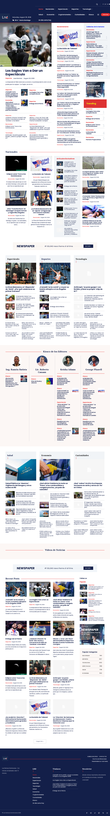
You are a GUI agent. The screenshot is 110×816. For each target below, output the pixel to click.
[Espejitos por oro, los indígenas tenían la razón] (75, 422)
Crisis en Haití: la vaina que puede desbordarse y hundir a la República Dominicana (63, 394)
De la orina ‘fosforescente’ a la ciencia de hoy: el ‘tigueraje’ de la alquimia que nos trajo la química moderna (94, 495)
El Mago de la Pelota (36, 104)
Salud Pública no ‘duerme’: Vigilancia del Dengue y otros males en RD (18, 485)
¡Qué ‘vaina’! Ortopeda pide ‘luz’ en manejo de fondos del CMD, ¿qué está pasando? (29, 521)
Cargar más (39, 741)
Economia (9, 100)
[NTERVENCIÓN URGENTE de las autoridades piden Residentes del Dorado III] (75, 379)
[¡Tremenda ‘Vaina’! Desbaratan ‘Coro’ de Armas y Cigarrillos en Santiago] (93, 187)
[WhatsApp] (107, 813)
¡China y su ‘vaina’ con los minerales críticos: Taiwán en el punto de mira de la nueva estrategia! (97, 336)
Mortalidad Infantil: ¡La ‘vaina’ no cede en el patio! (29, 529)
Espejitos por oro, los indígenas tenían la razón (63, 423)
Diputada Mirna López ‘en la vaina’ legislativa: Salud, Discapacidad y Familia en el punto (26, 511)
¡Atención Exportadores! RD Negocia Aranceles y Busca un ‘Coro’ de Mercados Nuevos (68, 113)
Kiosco (8, 376)
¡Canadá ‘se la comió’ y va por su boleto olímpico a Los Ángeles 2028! (12, 94)
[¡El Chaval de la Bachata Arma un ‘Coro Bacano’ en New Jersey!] (10, 315)
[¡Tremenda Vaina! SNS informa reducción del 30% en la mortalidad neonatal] (10, 503)
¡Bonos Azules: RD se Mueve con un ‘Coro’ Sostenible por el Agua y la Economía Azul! (68, 123)
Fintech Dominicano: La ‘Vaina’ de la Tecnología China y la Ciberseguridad (68, 85)
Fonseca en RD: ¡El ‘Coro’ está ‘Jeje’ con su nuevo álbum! (12, 334)
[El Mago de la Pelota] (48, 103)
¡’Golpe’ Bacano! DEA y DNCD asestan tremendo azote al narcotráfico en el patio (95, 64)
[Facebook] (103, 4)
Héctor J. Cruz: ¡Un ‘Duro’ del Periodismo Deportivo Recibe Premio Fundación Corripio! (39, 119)
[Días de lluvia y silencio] (49, 381)
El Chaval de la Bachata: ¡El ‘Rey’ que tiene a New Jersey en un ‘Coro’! (12, 325)
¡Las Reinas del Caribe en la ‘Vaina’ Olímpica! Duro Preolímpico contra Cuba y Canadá (63, 325)
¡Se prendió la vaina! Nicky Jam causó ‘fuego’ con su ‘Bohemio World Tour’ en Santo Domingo (28, 336)
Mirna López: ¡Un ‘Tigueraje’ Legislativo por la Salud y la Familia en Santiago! (12, 521)
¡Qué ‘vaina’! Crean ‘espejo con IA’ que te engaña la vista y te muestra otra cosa (96, 532)
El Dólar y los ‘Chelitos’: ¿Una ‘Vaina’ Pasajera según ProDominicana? (63, 532)
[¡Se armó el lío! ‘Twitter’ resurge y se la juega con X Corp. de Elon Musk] (78, 315)
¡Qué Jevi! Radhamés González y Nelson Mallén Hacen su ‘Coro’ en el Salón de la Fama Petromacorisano (47, 335)
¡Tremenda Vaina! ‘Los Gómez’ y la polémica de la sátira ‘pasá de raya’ (69, 66)
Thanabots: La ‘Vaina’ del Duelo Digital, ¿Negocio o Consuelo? (81, 522)
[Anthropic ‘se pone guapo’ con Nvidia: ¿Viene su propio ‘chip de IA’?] (60, 222)
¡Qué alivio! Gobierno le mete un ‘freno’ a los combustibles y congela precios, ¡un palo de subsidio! (13, 106)
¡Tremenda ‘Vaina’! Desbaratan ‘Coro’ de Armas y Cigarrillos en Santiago (93, 197)
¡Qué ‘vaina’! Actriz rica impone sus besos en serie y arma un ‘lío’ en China (88, 485)
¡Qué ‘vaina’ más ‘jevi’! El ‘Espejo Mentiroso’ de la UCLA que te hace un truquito (92, 513)
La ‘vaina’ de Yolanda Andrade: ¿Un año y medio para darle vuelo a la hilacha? (68, 94)
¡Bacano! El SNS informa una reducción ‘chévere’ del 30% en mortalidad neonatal (25, 494)
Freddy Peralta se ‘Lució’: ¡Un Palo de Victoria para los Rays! (63, 334)
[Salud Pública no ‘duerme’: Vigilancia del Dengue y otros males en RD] (21, 470)
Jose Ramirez (17, 78)
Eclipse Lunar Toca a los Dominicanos (13, 127)
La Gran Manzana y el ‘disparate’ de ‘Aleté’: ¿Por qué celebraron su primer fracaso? (40, 127)
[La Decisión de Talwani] (69, 37)
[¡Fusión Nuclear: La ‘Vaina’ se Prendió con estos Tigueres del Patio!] (78, 306)
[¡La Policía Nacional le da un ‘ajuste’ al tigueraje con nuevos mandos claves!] (41, 198)
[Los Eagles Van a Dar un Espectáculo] (26, 45)
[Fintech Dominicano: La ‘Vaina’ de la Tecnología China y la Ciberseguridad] (44, 505)
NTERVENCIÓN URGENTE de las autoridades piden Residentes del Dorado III (63, 381)
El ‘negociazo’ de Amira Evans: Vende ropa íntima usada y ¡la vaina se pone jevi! (93, 504)
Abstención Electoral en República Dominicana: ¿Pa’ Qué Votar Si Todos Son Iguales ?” (12, 382)
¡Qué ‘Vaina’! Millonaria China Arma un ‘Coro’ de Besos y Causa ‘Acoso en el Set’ (81, 532)
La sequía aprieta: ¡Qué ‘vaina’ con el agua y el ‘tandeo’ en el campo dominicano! (93, 173)
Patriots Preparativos (93, 140)
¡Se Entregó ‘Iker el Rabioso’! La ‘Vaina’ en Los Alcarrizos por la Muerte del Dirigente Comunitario (94, 35)
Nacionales (9, 124)
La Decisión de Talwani (67, 48)
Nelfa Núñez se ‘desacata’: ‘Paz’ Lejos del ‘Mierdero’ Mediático (94, 45)
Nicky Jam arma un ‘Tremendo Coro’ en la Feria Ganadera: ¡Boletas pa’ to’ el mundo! (29, 325)
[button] (97, 4)
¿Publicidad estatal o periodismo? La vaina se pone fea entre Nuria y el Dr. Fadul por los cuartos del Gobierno (64, 435)
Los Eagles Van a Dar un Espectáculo (24, 72)
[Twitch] (99, 813)
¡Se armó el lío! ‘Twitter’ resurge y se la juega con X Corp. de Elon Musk (93, 315)
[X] (107, 4)
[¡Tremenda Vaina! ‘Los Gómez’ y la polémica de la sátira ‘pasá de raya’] (10, 298)
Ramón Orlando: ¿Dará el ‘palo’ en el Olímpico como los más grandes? (95, 54)
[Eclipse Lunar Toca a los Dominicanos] (16, 163)
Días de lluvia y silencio (36, 382)
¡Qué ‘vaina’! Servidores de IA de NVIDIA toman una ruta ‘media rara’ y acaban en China (97, 325)
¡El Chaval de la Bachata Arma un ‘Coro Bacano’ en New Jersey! (69, 132)
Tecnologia (9, 132)
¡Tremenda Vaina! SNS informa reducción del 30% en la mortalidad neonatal (25, 502)
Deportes (9, 78)
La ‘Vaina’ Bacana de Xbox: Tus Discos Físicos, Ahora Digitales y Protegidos (80, 335)
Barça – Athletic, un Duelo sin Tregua (46, 323)
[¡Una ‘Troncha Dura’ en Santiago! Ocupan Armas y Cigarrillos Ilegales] (16, 198)
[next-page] (47, 65)
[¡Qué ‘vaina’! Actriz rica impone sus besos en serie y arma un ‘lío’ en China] (89, 470)
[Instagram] (105, 4)
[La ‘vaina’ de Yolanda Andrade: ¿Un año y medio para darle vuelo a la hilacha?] (10, 306)
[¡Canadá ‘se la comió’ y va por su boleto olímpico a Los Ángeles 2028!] (24, 92)
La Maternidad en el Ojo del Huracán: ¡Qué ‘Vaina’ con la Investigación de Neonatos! (92, 222)
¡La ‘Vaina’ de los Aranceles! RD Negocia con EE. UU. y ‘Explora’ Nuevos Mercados (68, 104)
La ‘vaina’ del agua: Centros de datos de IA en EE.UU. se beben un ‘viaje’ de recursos (80, 325)
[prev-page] (43, 65)
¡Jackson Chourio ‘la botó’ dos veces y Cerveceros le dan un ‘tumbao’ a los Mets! (16, 119)
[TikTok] (95, 813)
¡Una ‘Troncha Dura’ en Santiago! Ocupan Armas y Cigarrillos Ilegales (16, 211)
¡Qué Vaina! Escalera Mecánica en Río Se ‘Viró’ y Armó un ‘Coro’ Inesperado (97, 523)
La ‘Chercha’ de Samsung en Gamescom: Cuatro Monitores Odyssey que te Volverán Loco (68, 57)
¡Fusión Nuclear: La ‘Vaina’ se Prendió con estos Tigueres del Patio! (68, 76)
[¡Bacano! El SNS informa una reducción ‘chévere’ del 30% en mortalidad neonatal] (10, 494)
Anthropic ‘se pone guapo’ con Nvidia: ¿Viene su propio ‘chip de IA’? (16, 136)
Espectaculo (33, 124)
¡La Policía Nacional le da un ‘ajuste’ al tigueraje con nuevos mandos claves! (41, 212)
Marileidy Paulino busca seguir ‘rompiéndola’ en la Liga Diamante (94, 74)
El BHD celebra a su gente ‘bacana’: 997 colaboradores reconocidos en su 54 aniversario (69, 140)
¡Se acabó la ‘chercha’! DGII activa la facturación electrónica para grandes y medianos (39, 137)
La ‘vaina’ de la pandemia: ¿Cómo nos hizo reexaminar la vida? (13, 530)
